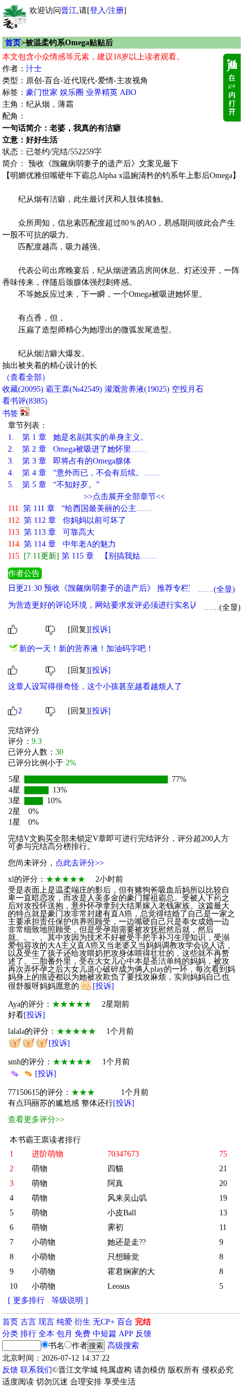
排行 (28, 1334)
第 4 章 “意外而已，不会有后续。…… (83, 473)
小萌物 (43, 1242)
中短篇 (104, 1334)
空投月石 (187, 389)
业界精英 (102, 92)
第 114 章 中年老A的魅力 (62, 544)
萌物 (39, 1168)
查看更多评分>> (36, 1119)
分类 (10, 1334)
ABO (128, 92)
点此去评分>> (79, 863)
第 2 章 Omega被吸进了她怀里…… (77, 449)
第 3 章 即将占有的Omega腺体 (69, 461)
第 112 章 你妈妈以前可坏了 (67, 520)
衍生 (82, 1322)
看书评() (24, 401)
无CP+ (104, 1322)
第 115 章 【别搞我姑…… (82, 556)
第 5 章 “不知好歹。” (53, 484)
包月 (64, 1334)
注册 (116, 10)
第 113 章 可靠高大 (51, 532)
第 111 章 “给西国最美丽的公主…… (80, 508)
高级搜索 (123, 1345)
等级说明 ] (69, 1300)
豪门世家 (42, 92)
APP (126, 1334)
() (23, 389)
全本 (46, 1334)
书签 (10, 413)
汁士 (34, 68)
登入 (98, 10)
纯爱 (64, 1322)
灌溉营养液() (137, 389)
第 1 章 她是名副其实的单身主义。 (78, 437)
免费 (82, 1334)
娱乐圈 (72, 92)
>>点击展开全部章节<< (124, 496)
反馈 (143, 1334)
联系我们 (36, 1370)
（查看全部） (26, 377)
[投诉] (100, 629)
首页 (13, 42)
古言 (28, 1322)
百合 (125, 1322)
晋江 (69, 10)
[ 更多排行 (26, 1300)
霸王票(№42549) (74, 389)
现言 (46, 1322)
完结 (143, 1322)
